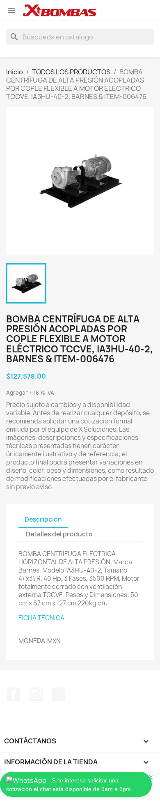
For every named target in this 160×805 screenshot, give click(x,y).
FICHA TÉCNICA (41, 618)
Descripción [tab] (43, 519)
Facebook (13, 694)
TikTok (58, 694)
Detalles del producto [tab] (59, 534)
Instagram (36, 694)
